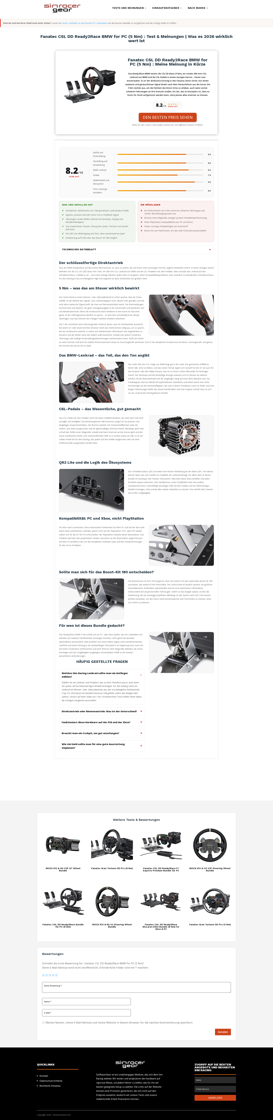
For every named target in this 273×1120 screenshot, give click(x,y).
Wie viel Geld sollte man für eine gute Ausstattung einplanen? (93, 745)
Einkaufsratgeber (165, 8)
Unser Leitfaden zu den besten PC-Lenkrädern (84, 23)
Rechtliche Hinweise (50, 1085)
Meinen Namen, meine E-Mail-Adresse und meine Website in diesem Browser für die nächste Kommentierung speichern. (119, 1022)
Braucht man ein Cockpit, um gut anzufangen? (90, 733)
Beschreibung (59, 140)
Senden (223, 1032)
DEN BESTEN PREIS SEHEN (168, 117)
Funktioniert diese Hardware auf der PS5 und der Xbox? (96, 722)
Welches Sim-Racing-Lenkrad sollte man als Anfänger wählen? (95, 674)
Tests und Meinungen (128, 8)
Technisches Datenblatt (79, 249)
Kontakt (44, 1075)
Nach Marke (196, 8)
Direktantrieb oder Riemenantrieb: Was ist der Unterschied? (99, 711)
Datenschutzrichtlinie (51, 1080)
